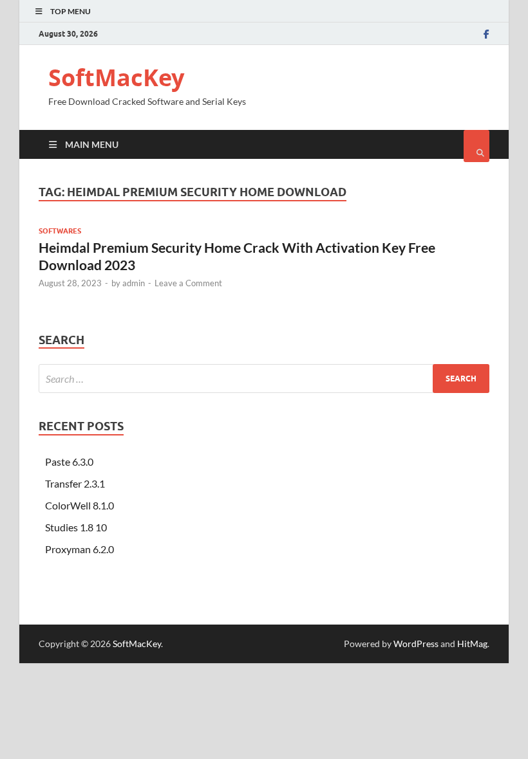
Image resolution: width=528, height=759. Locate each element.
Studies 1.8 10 (76, 527)
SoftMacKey (116, 77)
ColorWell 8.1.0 (79, 505)
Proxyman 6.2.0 (79, 549)
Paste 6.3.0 (69, 461)
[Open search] (476, 146)
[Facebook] (486, 34)
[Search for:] (264, 378)
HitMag (472, 643)
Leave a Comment (188, 283)
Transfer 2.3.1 (75, 483)
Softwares (60, 230)
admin (133, 283)
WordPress (415, 643)
